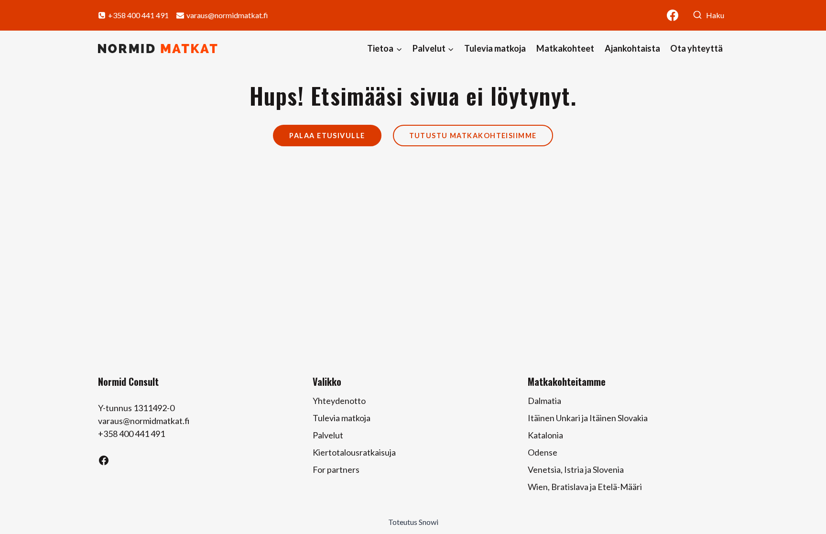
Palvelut (328, 435)
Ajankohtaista (632, 48)
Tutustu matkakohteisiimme (473, 135)
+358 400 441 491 (131, 433)
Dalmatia (544, 400)
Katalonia (545, 435)
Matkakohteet (565, 48)
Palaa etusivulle (327, 135)
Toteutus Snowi (413, 521)
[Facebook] (672, 15)
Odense (542, 452)
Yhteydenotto (339, 400)
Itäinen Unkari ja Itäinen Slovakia (588, 418)
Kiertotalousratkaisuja (354, 452)
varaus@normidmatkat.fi (144, 420)
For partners (336, 469)
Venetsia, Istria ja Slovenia (576, 469)
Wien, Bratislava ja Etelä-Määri (585, 486)
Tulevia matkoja (495, 48)
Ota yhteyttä (696, 48)
